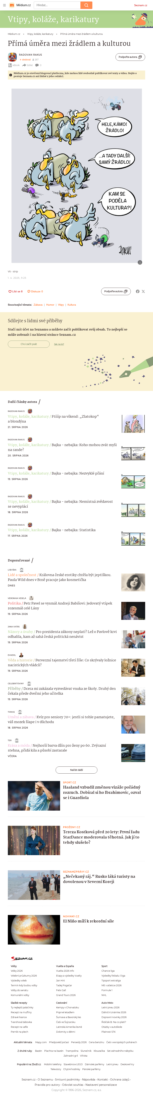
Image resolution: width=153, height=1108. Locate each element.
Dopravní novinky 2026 (114, 1017)
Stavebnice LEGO (73, 1064)
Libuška (12, 570)
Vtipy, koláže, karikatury (28, 417)
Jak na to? (59, 344)
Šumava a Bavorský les (68, 1017)
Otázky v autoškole (112, 1027)
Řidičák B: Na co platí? (114, 1022)
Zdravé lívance (19, 1017)
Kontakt (102, 1079)
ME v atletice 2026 (111, 985)
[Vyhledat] (86, 5)
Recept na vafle (19, 1027)
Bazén (38, 1050)
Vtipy (61, 304)
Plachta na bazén (53, 1050)
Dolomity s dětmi (65, 1031)
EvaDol (12, 655)
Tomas (11, 712)
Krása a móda (19, 746)
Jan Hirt (60, 980)
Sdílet (30, 65)
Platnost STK (108, 1031)
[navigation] (4, 5)
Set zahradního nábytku (120, 1050)
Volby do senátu (19, 990)
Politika (14, 603)
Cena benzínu (96, 1042)
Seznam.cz (140, 5)
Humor (50, 304)
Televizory (56, 1069)
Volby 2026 (17, 970)
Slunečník (86, 1050)
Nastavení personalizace (101, 1084)
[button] (76, 176)
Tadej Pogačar (64, 985)
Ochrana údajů (119, 1079)
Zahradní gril (71, 1055)
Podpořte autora (128, 57)
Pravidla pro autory (47, 1084)
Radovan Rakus (30, 54)
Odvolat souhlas (72, 1084)
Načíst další (76, 770)
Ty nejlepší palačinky (22, 1007)
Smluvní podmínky (67, 1079)
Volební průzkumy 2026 (24, 975)
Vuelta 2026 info (65, 970)
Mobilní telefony (52, 1064)
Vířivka (83, 1055)
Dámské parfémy (94, 1064)
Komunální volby (20, 995)
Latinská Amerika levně (69, 1027)
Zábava (38, 304)
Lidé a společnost (22, 575)
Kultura (72, 304)
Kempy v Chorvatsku (67, 1007)
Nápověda (88, 1079)
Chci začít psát (29, 344)
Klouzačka (99, 1050)
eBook (16, 65)
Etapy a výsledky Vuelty (69, 975)
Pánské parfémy (91, 1069)
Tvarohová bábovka (21, 1022)
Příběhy (14, 689)
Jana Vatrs (14, 627)
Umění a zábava (21, 717)
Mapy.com (41, 1042)
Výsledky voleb (19, 980)
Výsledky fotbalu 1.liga (113, 975)
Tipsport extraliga (111, 980)
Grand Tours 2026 (66, 995)
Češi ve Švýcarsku (65, 1022)
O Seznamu (45, 1079)
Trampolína (72, 1050)
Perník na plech (19, 1031)
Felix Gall (61, 990)
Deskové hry (127, 1064)
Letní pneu (112, 1064)
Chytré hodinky (71, 1069)
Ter (10, 740)
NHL (104, 995)
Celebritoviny (16, 683)
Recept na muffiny (21, 1012)
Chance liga (108, 970)
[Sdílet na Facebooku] (138, 291)
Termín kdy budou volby (24, 985)
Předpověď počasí (59, 1042)
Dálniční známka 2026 (114, 1012)
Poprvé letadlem (65, 1012)
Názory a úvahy (20, 632)
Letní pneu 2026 (110, 1007)
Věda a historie (20, 660)
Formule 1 (107, 990)
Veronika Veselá (17, 598)
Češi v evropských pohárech (121, 1042)
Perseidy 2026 (79, 1042)
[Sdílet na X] (143, 291)
